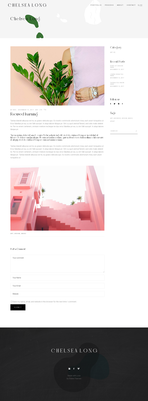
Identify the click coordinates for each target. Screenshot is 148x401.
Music (23, 233)
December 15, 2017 (26, 110)
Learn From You (116, 74)
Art (36, 110)
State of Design (116, 65)
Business (117, 118)
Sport (112, 121)
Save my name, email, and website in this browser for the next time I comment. (45, 302)
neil (15, 110)
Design (17, 233)
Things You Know (117, 82)
